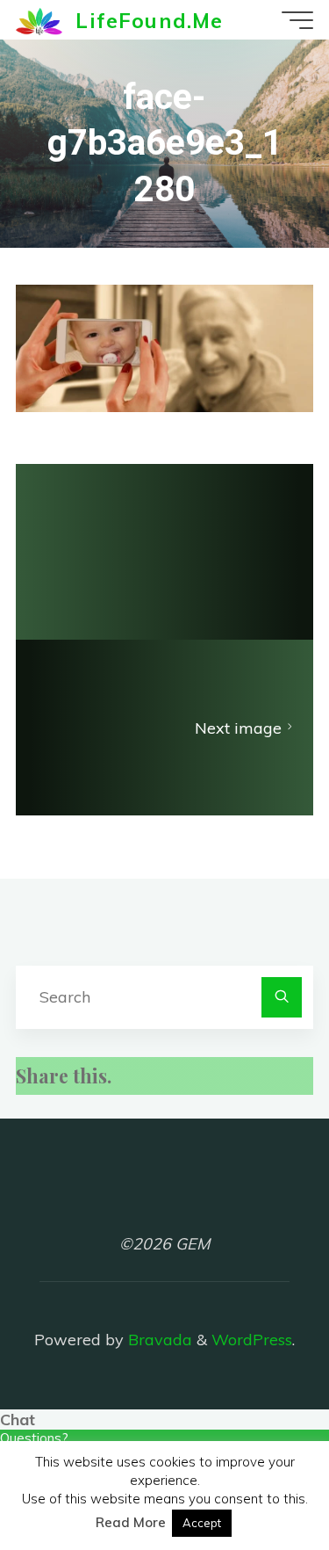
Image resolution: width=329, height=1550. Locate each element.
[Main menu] (297, 20)
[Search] (282, 997)
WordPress (251, 1339)
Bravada (158, 1339)
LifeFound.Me (149, 19)
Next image (238, 728)
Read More (131, 1522)
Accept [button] (201, 1523)
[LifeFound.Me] (39, 20)
